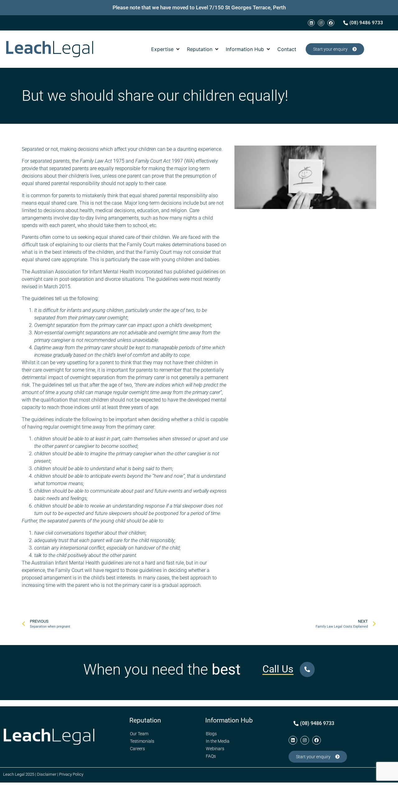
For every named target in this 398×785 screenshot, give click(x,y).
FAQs (211, 756)
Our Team (139, 733)
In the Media (217, 741)
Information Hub (229, 720)
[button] (166, 49)
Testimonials (142, 741)
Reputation (145, 720)
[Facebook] (330, 23)
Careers (137, 748)
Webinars (215, 748)
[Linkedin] (311, 23)
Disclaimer (46, 774)
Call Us (278, 669)
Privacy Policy (71, 774)
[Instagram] (321, 23)
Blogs (211, 733)
